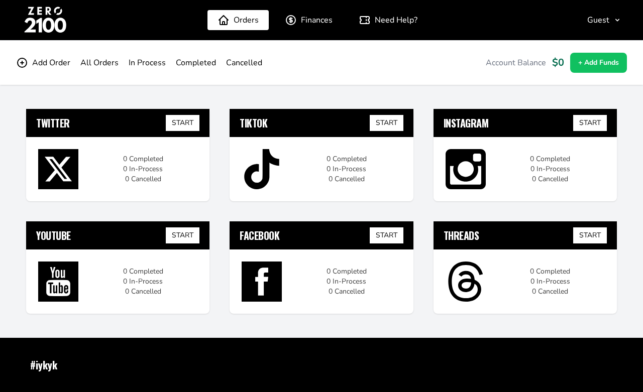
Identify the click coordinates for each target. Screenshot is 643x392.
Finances (317, 20)
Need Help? (396, 20)
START (182, 122)
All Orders (99, 62)
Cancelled (244, 62)
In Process (147, 62)
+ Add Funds (598, 62)
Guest (598, 20)
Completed (196, 62)
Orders (246, 20)
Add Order (51, 62)
